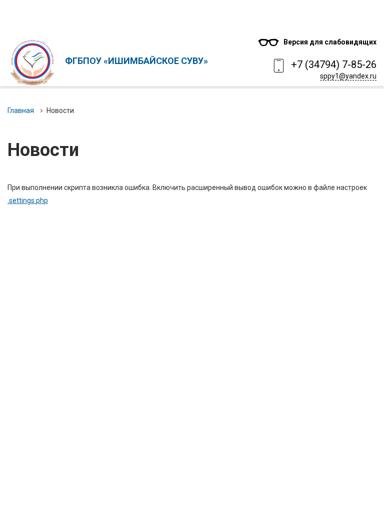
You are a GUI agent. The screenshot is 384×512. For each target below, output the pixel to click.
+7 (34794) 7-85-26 (333, 64)
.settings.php (28, 200)
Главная (21, 110)
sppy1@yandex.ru (348, 76)
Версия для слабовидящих (330, 42)
